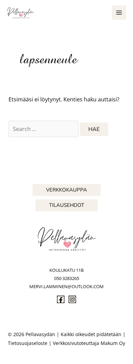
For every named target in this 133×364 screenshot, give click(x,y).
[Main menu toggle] (119, 12)
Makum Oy (113, 343)
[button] (66, 190)
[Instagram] (72, 299)
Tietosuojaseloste (27, 343)
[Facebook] (60, 299)
